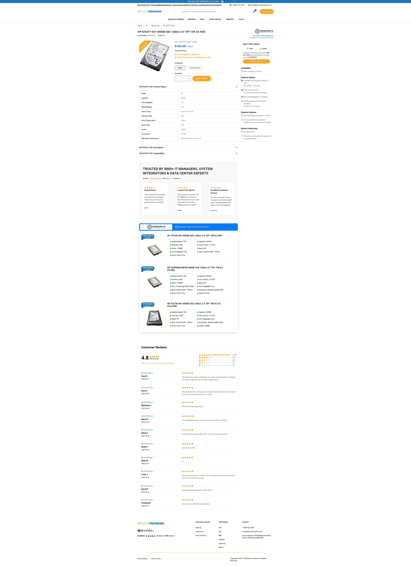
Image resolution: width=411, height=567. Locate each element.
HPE (220, 527)
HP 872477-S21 (169, 26)
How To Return (201, 535)
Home (140, 26)
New (180, 68)
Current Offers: (181, 51)
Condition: (179, 63)
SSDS (202, 19)
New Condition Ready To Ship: (186, 42)
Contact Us (199, 531)
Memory (230, 19)
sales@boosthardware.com (261, 5)
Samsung (222, 543)
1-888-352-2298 (238, 5)
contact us (266, 12)
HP (146, 26)
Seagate (222, 539)
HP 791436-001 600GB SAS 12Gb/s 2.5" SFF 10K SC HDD (194, 235)
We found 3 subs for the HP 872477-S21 (261, 38)
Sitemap (198, 527)
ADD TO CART (202, 78)
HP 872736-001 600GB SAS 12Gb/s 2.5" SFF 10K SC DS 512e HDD (194, 304)
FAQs (241, 19)
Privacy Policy (142, 559)
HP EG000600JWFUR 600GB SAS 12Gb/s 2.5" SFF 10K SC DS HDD (195, 268)
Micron (221, 547)
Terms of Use (156, 559)
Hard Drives (215, 19)
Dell (220, 531)
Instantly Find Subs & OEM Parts (263, 35)
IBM (220, 535)
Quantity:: (178, 73)
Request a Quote (256, 61)
